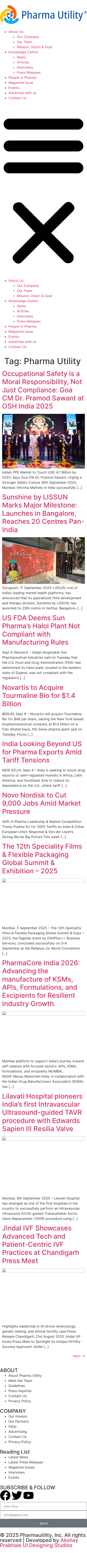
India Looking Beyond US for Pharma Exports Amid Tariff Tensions (42, 752)
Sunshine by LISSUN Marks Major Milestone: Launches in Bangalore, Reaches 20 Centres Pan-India (43, 513)
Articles (23, 62)
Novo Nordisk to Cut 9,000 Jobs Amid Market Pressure (41, 803)
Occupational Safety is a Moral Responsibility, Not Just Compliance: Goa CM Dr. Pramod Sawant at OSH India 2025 (43, 389)
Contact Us (17, 98)
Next (79, 1356)
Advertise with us (22, 93)
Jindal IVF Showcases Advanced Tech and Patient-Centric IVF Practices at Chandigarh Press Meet (40, 1244)
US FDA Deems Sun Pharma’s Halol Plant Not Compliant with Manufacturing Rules (41, 630)
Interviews (25, 67)
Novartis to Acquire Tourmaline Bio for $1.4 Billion (38, 695)
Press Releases (29, 72)
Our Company (28, 37)
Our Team (24, 42)
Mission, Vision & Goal (34, 47)
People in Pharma (22, 77)
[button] (43, 189)
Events (13, 88)
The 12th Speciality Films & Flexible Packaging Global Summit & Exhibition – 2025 (42, 858)
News (21, 57)
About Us (15, 32)
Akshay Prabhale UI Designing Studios (39, 1542)
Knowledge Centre (23, 52)
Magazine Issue (20, 82)
